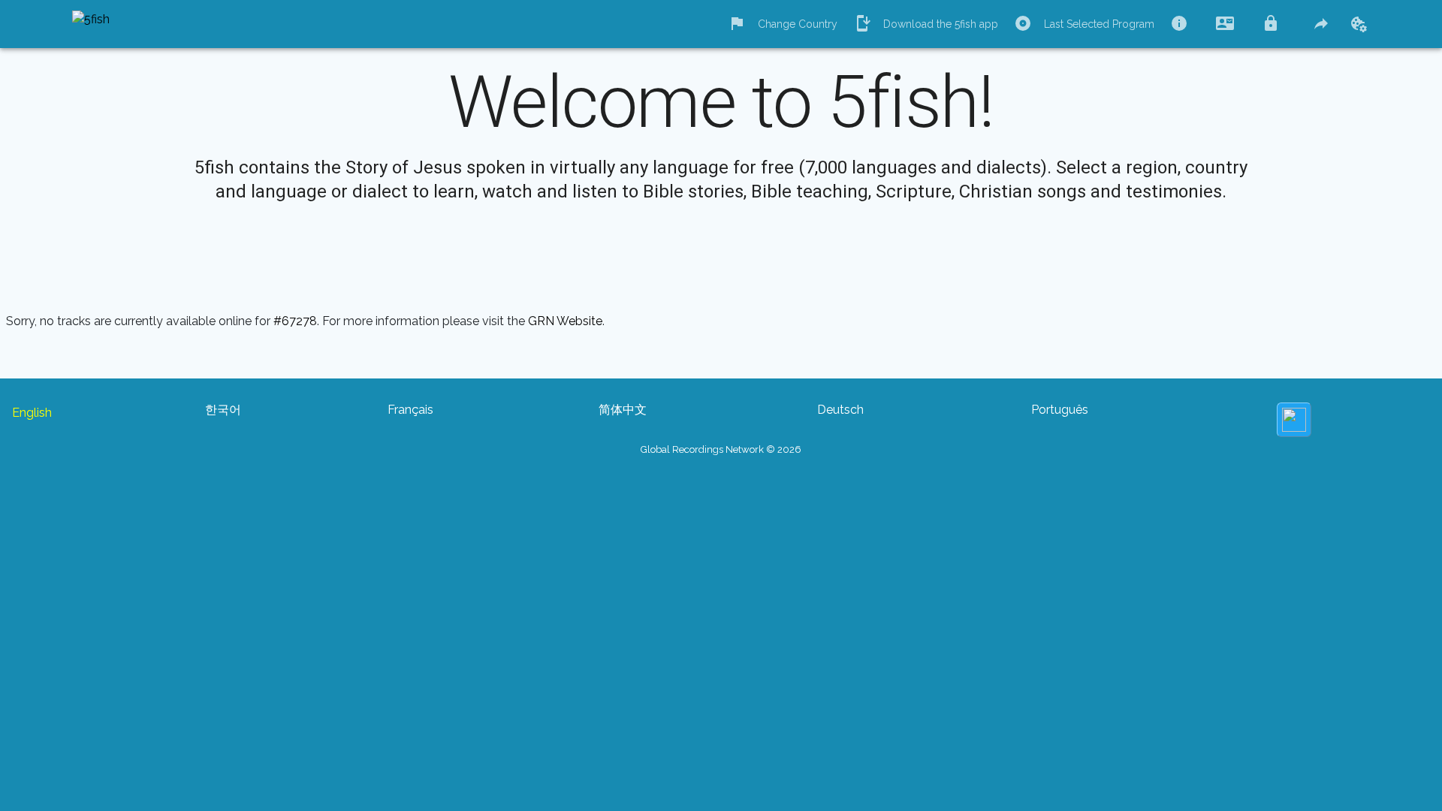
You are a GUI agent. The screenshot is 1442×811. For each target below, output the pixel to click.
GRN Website (565, 321)
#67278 (295, 321)
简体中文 (623, 409)
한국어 (223, 409)
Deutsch (840, 409)
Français (410, 409)
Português (1059, 409)
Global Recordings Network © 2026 (721, 449)
